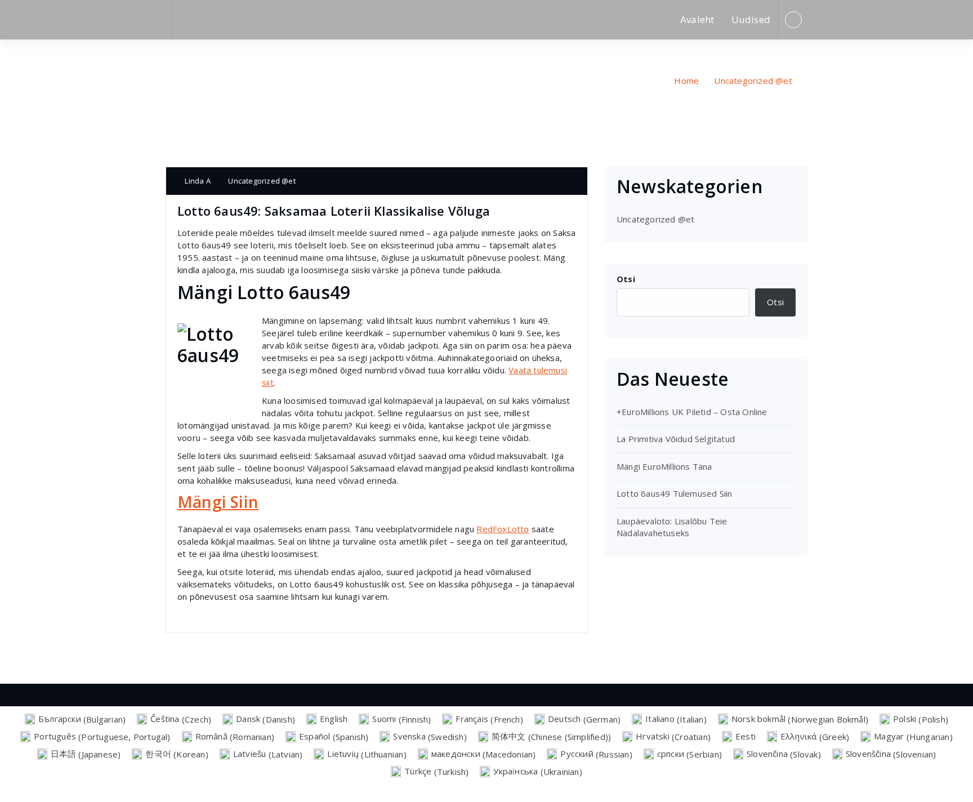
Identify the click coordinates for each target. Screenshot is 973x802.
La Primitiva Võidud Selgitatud (676, 438)
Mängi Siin (217, 502)
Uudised (750, 19)
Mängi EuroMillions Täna (664, 466)
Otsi (626, 278)
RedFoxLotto (502, 528)
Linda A (197, 181)
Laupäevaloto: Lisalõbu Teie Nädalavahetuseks (672, 526)
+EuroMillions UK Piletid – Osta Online (692, 411)
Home (686, 80)
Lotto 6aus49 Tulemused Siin (674, 493)
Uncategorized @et (753, 80)
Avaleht (697, 19)
